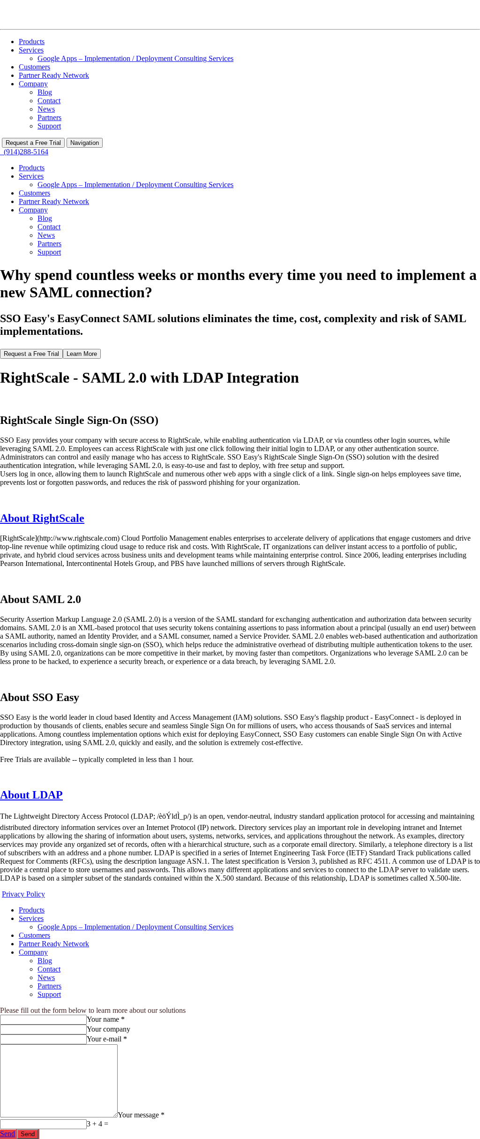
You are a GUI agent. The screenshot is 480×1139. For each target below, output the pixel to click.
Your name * (106, 1019)
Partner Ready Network (54, 75)
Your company (108, 1029)
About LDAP (31, 795)
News (46, 109)
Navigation (84, 142)
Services (31, 50)
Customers (34, 67)
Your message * (141, 1115)
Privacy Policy (23, 894)
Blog (45, 92)
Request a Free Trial (33, 142)
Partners (49, 117)
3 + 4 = (97, 1124)
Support (49, 126)
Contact (49, 101)
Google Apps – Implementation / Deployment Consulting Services (135, 58)
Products (32, 41)
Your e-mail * (107, 1039)
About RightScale (42, 518)
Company (33, 84)
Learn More (82, 353)
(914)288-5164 (24, 152)
